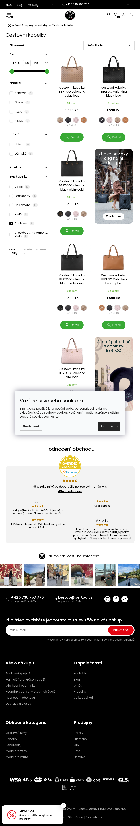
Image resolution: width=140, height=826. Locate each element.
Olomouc (80, 739)
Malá (21, 214)
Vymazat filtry (14, 251)
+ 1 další (72, 219)
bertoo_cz (107, 599)
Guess (22, 102)
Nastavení (31, 426)
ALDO (21, 112)
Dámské (23, 153)
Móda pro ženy (16, 751)
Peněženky (13, 745)
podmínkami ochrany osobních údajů (111, 639)
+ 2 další (72, 125)
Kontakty (80, 673)
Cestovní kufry (16, 733)
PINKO (22, 121)
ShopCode (75, 817)
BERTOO (23, 93)
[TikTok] (124, 599)
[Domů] (9, 25)
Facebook (116, 599)
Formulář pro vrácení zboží (25, 680)
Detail (75, 137)
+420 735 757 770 (27, 597)
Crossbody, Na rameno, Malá (31, 234)
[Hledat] (109, 14)
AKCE (9, 5)
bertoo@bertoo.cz (75, 597)
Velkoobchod (83, 698)
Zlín (76, 745)
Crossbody (25, 196)
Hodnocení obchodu (20, 698)
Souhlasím (109, 426)
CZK (124, 4)
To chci (111, 216)
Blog (19, 5)
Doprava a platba (18, 704)
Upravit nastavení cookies (107, 809)
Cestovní (24, 223)
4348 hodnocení (70, 491)
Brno (77, 751)
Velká (22, 187)
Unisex (22, 144)
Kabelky (11, 739)
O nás (78, 686)
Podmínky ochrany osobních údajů (30, 692)
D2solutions (93, 817)
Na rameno (26, 205)
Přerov (78, 733)
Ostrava (79, 757)
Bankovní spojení (18, 673)
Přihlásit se (121, 630)
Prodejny (33, 5)
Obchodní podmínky (20, 686)
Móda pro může (17, 757)
